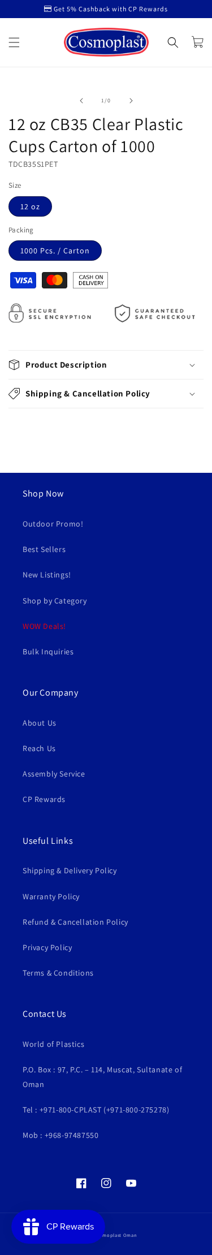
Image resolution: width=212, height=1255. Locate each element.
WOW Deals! (44, 626)
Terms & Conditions (58, 973)
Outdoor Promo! (53, 524)
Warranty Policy (51, 896)
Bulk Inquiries (48, 651)
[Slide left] (81, 100)
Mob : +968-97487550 (60, 1135)
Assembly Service (54, 774)
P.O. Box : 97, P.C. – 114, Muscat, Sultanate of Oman (102, 1076)
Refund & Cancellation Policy (75, 922)
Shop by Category (55, 601)
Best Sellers (44, 549)
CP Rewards (44, 799)
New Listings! (47, 575)
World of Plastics (53, 1044)
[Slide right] (131, 100)
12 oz (30, 206)
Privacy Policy (47, 947)
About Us (40, 723)
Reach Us (39, 748)
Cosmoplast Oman (115, 1235)
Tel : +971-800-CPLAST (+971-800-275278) (96, 1110)
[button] (14, 42)
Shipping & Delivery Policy (70, 870)
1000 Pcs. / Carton (55, 250)
